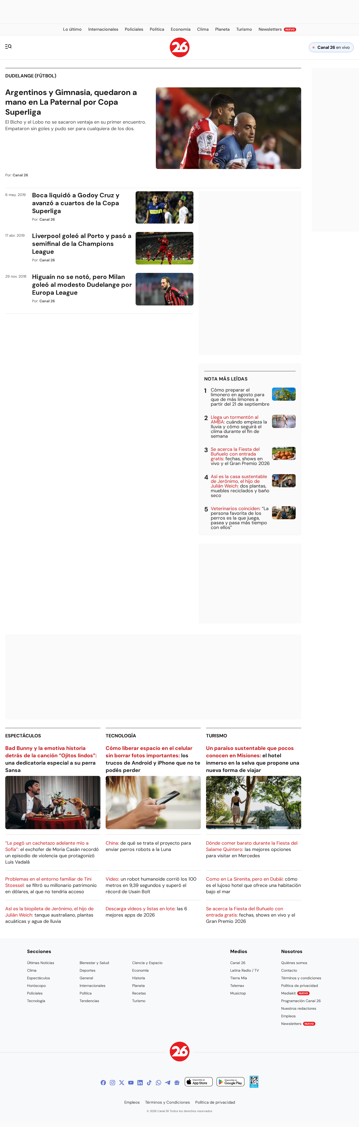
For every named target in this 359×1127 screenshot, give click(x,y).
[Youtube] (131, 1082)
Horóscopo (36, 985)
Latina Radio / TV (244, 970)
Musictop (238, 993)
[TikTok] (149, 1082)
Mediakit (294, 993)
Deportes (87, 970)
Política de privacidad (299, 985)
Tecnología (121, 736)
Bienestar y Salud (94, 962)
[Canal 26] (179, 1052)
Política (86, 993)
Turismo (216, 736)
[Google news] (177, 1082)
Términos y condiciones (301, 978)
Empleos (288, 1016)
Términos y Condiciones (167, 1102)
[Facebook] (103, 1082)
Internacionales (92, 985)
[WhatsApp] (158, 1082)
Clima (32, 970)
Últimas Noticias (40, 962)
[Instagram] (112, 1082)
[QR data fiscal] (254, 1086)
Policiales (35, 993)
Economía (140, 970)
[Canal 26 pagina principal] (179, 56)
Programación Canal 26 (301, 1000)
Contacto (289, 970)
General (86, 978)
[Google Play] (230, 1082)
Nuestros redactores (298, 1008)
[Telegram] (167, 1082)
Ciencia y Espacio (147, 962)
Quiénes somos (294, 962)
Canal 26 (237, 962)
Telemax (237, 985)
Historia (138, 978)
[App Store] (199, 1082)
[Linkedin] (140, 1082)
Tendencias (89, 1000)
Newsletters (297, 1023)
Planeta (138, 985)
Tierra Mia (238, 978)
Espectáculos (23, 736)
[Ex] (121, 1082)
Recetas (139, 993)
